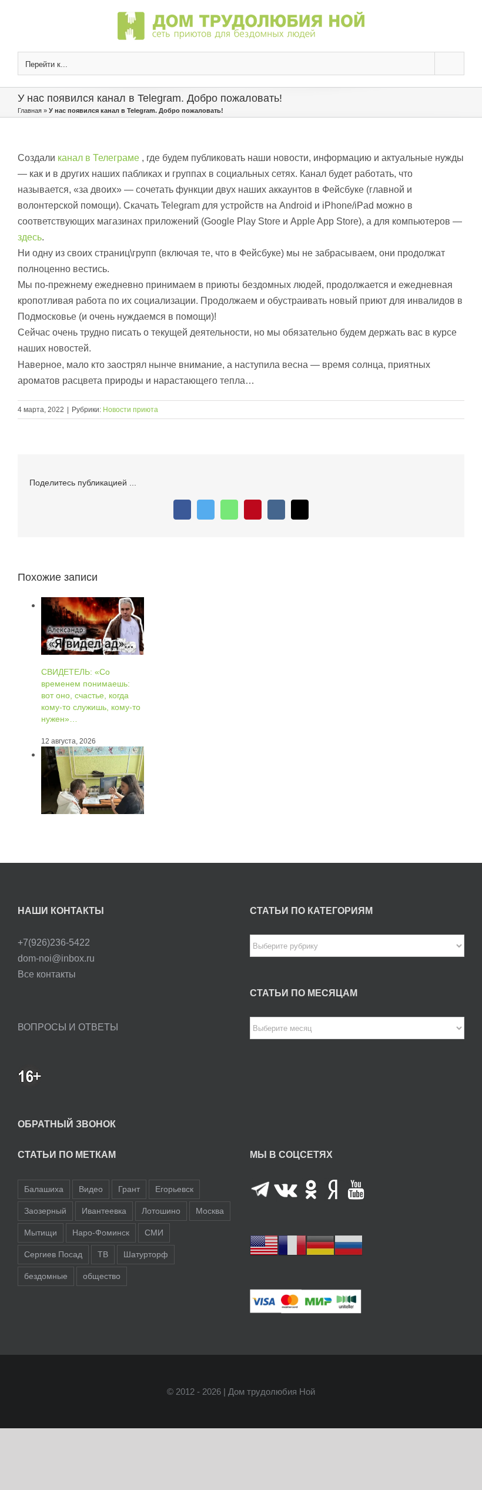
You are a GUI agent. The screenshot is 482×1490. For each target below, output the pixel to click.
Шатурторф (145, 1254)
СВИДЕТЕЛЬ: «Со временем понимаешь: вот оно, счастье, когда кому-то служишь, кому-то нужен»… (90, 695)
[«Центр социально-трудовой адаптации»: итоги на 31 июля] (92, 754)
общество (101, 1276)
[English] (264, 1245)
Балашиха (43, 1189)
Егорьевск (174, 1189)
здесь (30, 237)
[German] (320, 1245)
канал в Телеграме (98, 158)
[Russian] (348, 1245)
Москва (210, 1211)
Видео (91, 1189)
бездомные (46, 1276)
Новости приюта (130, 410)
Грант (129, 1189)
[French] (292, 1245)
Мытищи (40, 1232)
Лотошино (161, 1211)
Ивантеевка (104, 1211)
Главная (30, 110)
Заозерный (45, 1211)
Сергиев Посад (53, 1254)
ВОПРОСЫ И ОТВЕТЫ (68, 1027)
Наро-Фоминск (100, 1232)
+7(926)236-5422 (54, 942)
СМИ (154, 1232)
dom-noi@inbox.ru (56, 958)
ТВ (103, 1254)
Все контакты (47, 974)
